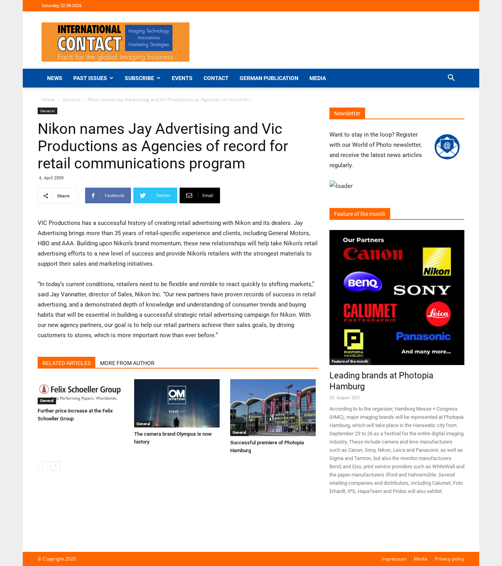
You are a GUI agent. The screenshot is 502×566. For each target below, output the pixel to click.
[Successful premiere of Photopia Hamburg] (274, 407)
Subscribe (139, 78)
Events (182, 78)
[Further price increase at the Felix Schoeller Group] (82, 391)
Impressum (394, 558)
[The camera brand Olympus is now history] (178, 403)
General (71, 99)
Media (317, 78)
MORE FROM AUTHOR (127, 363)
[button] (451, 78)
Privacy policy (449, 558)
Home (48, 99)
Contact (216, 78)
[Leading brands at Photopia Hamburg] (396, 297)
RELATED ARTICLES (66, 363)
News (54, 78)
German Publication (269, 78)
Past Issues (90, 78)
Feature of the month (350, 361)
